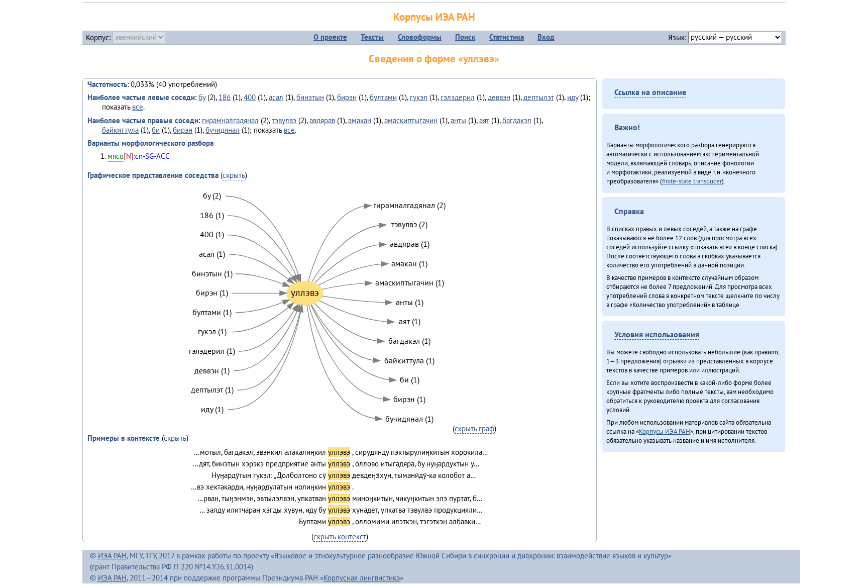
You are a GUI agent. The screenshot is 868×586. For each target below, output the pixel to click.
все (137, 107)
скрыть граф (474, 428)
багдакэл (516, 120)
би (156, 130)
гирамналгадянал (230, 120)
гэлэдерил (458, 97)
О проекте (330, 37)
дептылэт (538, 97)
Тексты (372, 37)
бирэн (347, 97)
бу (201, 97)
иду (572, 97)
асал (276, 97)
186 (225, 97)
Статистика (506, 37)
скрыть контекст (339, 536)
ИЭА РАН (112, 555)
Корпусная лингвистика (361, 577)
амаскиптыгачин (411, 120)
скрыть (234, 175)
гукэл (418, 97)
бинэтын (310, 97)
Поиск (465, 37)
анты (458, 120)
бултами (383, 97)
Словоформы (420, 37)
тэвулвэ (284, 120)
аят (484, 120)
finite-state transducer (692, 180)
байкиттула (120, 130)
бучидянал (222, 130)
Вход (546, 37)
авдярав (322, 120)
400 (250, 97)
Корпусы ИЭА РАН (434, 17)
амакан (359, 120)
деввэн (499, 97)
